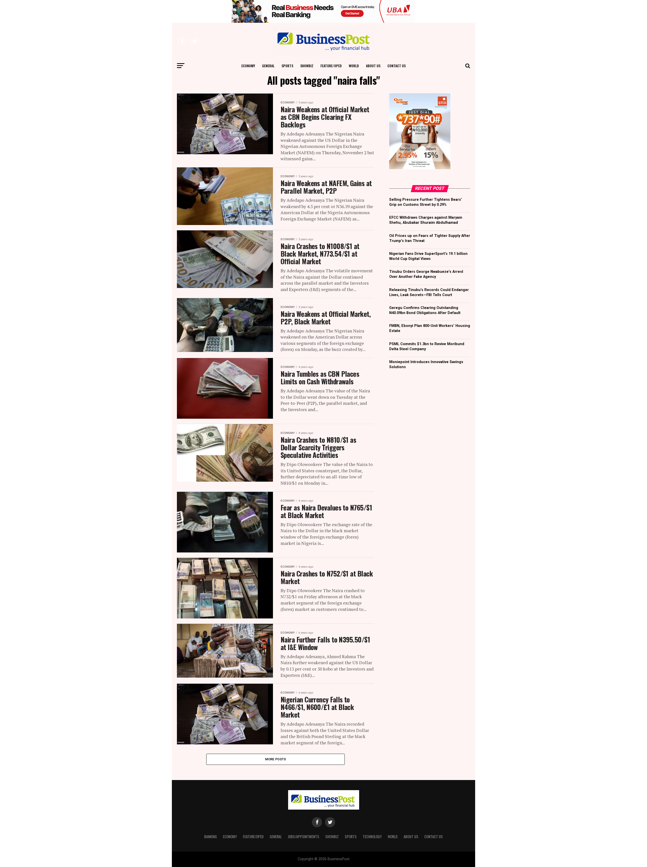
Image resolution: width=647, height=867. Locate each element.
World (354, 65)
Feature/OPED (331, 65)
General (268, 65)
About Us (373, 65)
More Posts (275, 759)
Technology (372, 836)
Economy (248, 65)
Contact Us (396, 65)
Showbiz (306, 65)
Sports (287, 65)
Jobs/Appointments (303, 836)
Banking (210, 836)
